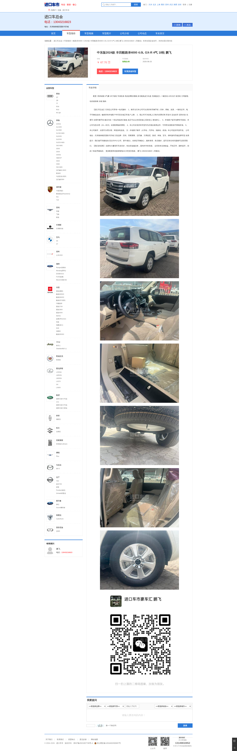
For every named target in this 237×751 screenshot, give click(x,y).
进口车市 (59, 743)
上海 (158, 5)
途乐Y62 (59, 484)
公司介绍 (124, 33)
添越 (57, 211)
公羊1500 (59, 255)
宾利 (58, 207)
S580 (58, 164)
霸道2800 (59, 309)
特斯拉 (58, 515)
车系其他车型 (130, 71)
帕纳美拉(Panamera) (63, 194)
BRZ (57, 504)
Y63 (57, 481)
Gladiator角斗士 (61, 348)
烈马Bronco (60, 274)
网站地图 (94, 739)
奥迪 (58, 94)
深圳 (179, 5)
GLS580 (59, 130)
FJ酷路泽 (59, 303)
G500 (58, 152)
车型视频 (88, 33)
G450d (58, 124)
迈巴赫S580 (60, 179)
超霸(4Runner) (61, 319)
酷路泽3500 (60, 294)
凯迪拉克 (59, 356)
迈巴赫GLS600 (61, 170)
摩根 (58, 453)
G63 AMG (59, 145)
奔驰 (58, 120)
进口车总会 (58, 41)
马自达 (58, 465)
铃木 (58, 428)
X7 (57, 244)
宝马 (58, 237)
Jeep (58, 342)
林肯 (58, 416)
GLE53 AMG (60, 142)
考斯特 (58, 331)
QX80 (58, 531)
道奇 (58, 252)
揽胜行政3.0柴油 (61, 408)
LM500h (59, 375)
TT (57, 103)
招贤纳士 (71, 739)
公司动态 (142, 33)
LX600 (58, 387)
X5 (57, 241)
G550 (58, 149)
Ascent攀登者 (60, 507)
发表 (185, 725)
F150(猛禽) (60, 277)
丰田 (58, 287)
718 (57, 200)
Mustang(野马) (61, 271)
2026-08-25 (147, 62)
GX (57, 384)
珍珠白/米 (126, 62)
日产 (58, 477)
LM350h (59, 378)
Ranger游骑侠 (61, 267)
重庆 (163, 5)
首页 (53, 33)
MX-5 (58, 468)
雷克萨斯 (59, 368)
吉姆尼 (58, 431)
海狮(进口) (59, 325)
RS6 (57, 106)
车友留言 (160, 33)
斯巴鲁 (58, 501)
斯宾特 (58, 173)
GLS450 (59, 127)
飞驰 (57, 214)
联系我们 (60, 739)
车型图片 (106, 33)
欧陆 (57, 217)
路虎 (58, 395)
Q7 (57, 97)
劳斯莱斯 (59, 440)
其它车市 (65, 10)
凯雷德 (58, 360)
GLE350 (59, 139)
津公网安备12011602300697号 (109, 743)
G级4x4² (59, 158)
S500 (58, 161)
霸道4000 (59, 313)
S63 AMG (59, 167)
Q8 (57, 100)
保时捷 (58, 187)
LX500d (58, 372)
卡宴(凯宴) (59, 191)
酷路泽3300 (60, 334)
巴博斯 (58, 225)
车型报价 (71, 33)
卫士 (57, 402)
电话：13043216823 (108, 71)
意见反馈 (83, 739)
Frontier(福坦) (60, 490)
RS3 (57, 110)
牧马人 (58, 345)
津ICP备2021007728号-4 (83, 743)
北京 (154, 5)
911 (57, 197)
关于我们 (49, 739)
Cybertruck (59, 519)
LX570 (58, 381)
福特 (58, 264)
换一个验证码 (111, 725)
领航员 (58, 419)
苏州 (167, 5)
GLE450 (59, 136)
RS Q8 (58, 113)
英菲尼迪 (59, 527)
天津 (150, 5)
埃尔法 (58, 316)
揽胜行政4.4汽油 (61, 399)
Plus (57, 456)
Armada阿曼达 (61, 493)
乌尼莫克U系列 (61, 176)
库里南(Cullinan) (61, 444)
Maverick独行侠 (61, 280)
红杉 (57, 328)
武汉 (171, 5)
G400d (58, 155)
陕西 (175, 5)
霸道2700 (59, 306)
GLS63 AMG (60, 133)
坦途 (57, 322)
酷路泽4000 (77, 41)
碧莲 (57, 487)
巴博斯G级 (59, 228)
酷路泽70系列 (60, 300)
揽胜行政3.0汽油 (61, 405)
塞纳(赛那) (59, 291)
